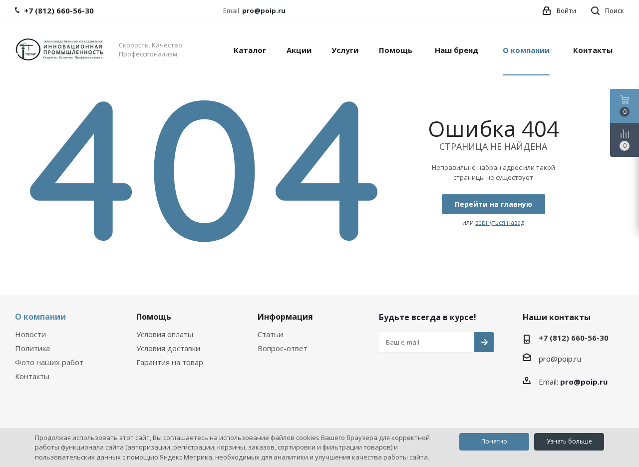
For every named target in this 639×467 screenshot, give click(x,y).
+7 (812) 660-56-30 (574, 338)
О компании (40, 316)
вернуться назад (499, 222)
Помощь (153, 316)
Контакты (32, 376)
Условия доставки (168, 348)
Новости (30, 334)
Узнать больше (569, 441)
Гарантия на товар (169, 362)
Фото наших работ (49, 362)
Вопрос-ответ (283, 348)
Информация (285, 316)
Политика (32, 348)
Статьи (270, 334)
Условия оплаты (164, 334)
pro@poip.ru (264, 10)
